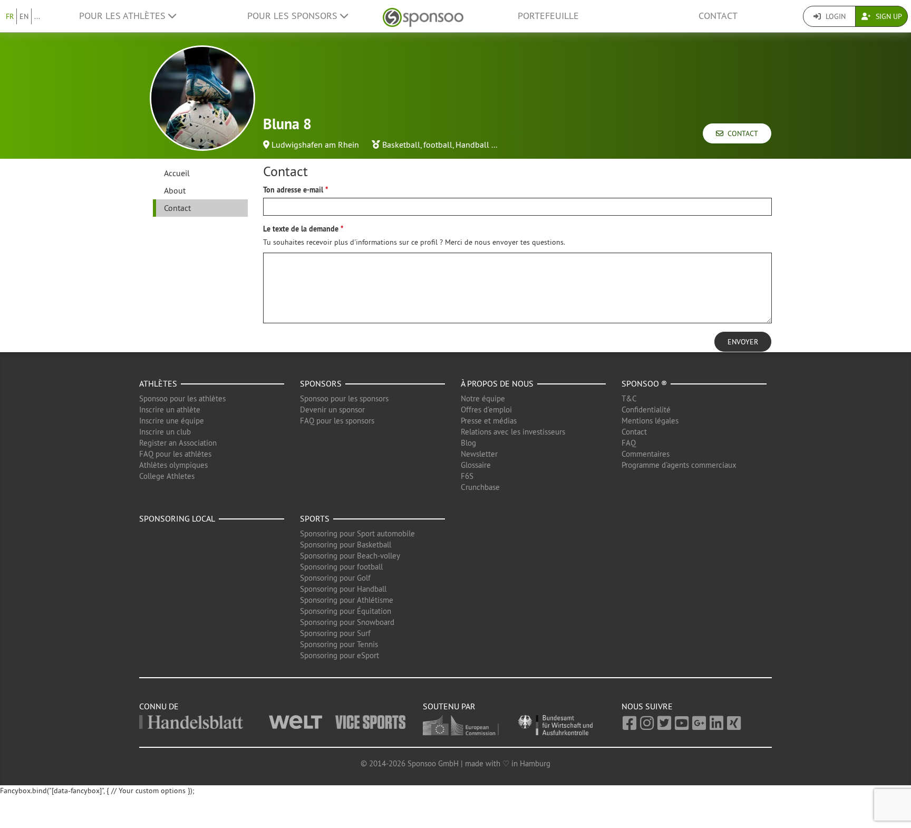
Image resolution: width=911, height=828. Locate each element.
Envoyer (743, 341)
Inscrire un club (165, 432)
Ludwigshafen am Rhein (315, 144)
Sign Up (888, 16)
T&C (629, 398)
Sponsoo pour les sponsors (344, 398)
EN (24, 16)
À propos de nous (497, 383)
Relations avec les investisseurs (513, 432)
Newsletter (479, 454)
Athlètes (158, 383)
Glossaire (476, 465)
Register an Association (178, 443)
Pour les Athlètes (123, 16)
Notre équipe (483, 398)
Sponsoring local (177, 518)
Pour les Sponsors (293, 16)
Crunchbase (480, 487)
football (437, 144)
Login (834, 16)
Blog (468, 443)
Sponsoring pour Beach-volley (350, 556)
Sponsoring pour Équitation (345, 611)
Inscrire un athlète (169, 410)
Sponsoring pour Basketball (345, 545)
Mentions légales (650, 421)
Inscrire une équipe (171, 421)
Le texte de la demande (300, 229)
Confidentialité (646, 410)
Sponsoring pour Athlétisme (346, 600)
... (37, 16)
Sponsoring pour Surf (335, 633)
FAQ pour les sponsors (337, 421)
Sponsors (321, 383)
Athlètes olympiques (173, 465)
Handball (472, 144)
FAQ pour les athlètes (175, 454)
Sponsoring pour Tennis (339, 644)
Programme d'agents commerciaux (679, 465)
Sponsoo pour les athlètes (182, 398)
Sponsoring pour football (341, 567)
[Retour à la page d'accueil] (423, 16)
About (175, 190)
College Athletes (167, 476)
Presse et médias (489, 421)
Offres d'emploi (486, 410)
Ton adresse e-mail (293, 190)
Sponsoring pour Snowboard (347, 622)
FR (10, 16)
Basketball (401, 144)
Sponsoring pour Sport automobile (357, 533)
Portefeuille (548, 16)
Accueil (177, 173)
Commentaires (646, 454)
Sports (314, 518)
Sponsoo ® (644, 383)
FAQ (629, 443)
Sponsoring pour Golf (335, 578)
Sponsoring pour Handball (343, 589)
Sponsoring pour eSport (339, 655)
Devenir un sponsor (332, 410)
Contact (718, 16)
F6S (467, 476)
